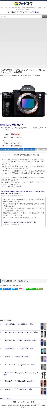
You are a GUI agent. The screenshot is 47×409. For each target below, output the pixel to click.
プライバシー (24, 12)
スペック (29, 149)
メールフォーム (23, 402)
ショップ (6, 149)
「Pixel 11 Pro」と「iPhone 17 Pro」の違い (19, 381)
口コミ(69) (41, 149)
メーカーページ (16, 143)
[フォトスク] (23, 5)
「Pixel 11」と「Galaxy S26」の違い (16, 356)
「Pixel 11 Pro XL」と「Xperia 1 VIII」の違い (19, 365)
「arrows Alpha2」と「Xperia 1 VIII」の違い (19, 348)
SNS (32, 402)
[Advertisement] (23, 42)
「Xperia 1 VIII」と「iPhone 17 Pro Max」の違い (21, 332)
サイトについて (13, 12)
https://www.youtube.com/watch (13, 222)
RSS (14, 402)
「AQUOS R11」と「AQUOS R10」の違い (18, 324)
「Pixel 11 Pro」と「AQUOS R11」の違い (18, 389)
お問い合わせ (34, 12)
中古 (17, 149)
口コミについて (5, 398)
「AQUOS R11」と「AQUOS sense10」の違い (20, 340)
